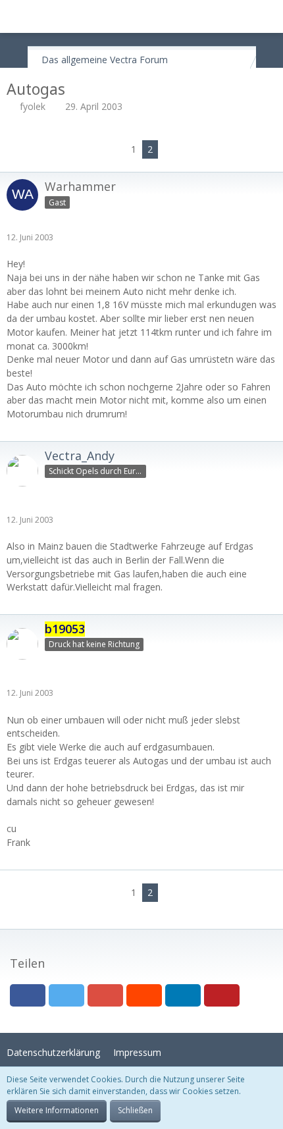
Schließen (135, 1110)
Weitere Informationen (56, 1110)
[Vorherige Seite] (115, 149)
